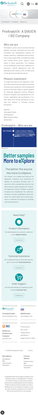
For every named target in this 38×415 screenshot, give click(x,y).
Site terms (24, 330)
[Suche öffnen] (22, 3)
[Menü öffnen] (36, 3)
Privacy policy (25, 327)
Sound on (4, 148)
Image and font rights (28, 338)
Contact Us (19, 240)
